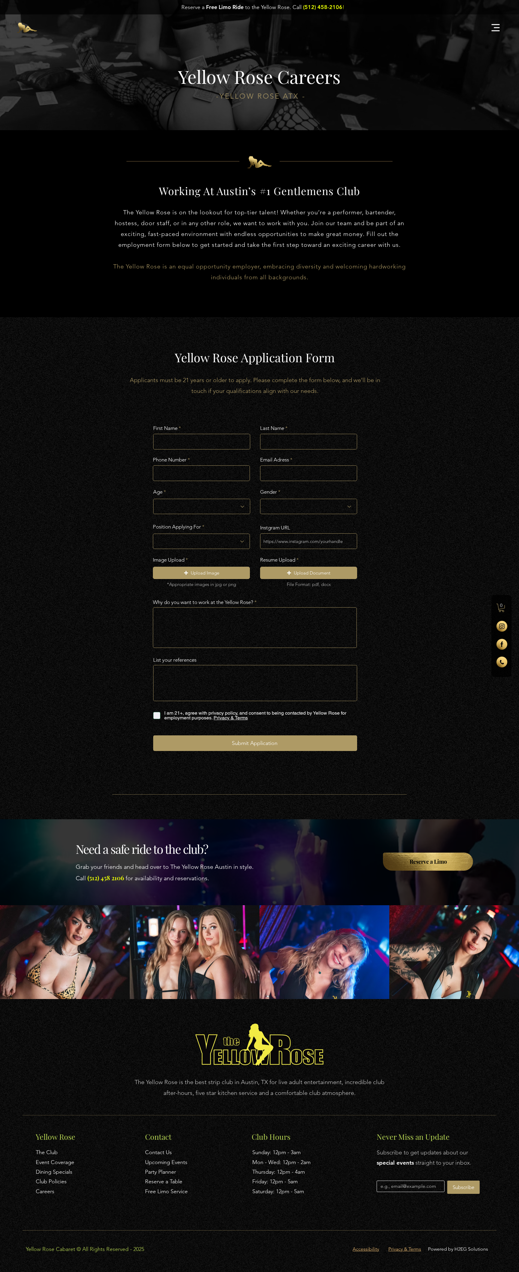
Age (157, 492)
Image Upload (168, 559)
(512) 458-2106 (322, 7)
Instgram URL (275, 527)
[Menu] (495, 27)
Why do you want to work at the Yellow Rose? (203, 602)
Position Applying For (177, 526)
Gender (268, 492)
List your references (174, 660)
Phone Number (170, 459)
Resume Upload (277, 559)
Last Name (272, 428)
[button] (501, 608)
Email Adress (274, 459)
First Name (165, 428)
